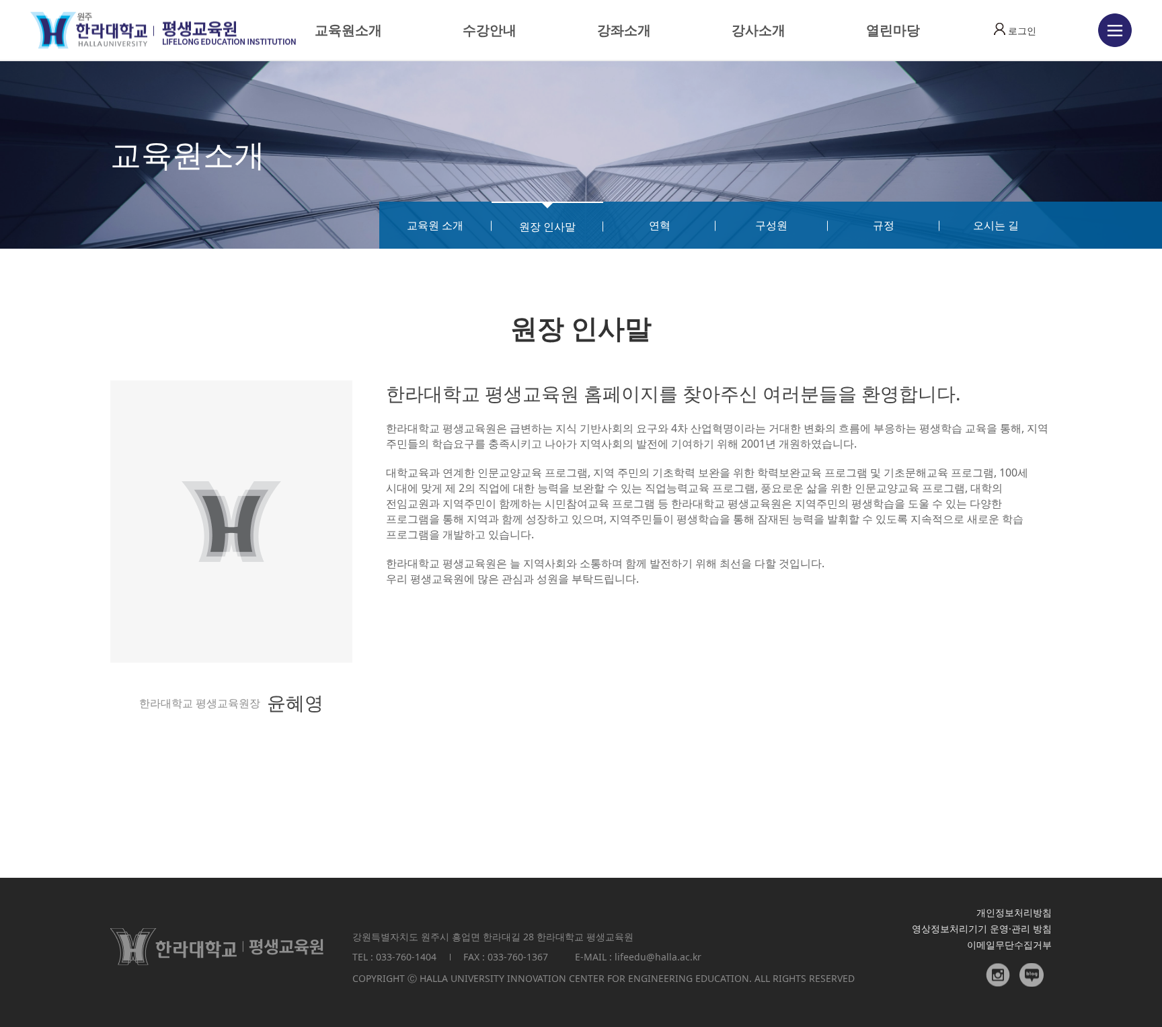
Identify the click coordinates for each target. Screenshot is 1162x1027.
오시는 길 (996, 225)
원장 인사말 (547, 226)
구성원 (771, 225)
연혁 (659, 225)
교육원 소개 (435, 225)
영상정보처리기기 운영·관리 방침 (982, 928)
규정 (883, 225)
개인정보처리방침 (1014, 912)
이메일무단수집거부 (1009, 944)
